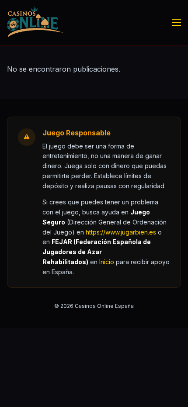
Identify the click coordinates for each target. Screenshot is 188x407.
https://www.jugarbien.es (121, 232)
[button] (106, 262)
